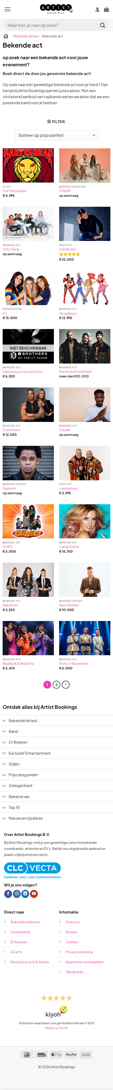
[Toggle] (4, 720)
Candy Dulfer (69, 547)
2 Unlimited (11, 430)
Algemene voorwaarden (85, 962)
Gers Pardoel (69, 605)
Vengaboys (67, 313)
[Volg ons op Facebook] (8, 894)
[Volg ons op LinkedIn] (25, 894)
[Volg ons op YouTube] (34, 894)
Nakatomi (10, 605)
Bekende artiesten (25, 922)
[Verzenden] (102, 25)
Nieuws (72, 932)
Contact (72, 942)
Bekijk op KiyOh (56, 1028)
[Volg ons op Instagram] (17, 894)
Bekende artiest (26, 36)
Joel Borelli (67, 249)
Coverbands (20, 932)
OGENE (65, 191)
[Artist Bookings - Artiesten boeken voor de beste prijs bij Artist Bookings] (56, 9)
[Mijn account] (97, 9)
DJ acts (16, 952)
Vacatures (75, 971)
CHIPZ (7, 547)
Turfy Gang (11, 249)
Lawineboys (68, 488)
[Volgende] (66, 685)
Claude (64, 430)
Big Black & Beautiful (18, 663)
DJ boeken (19, 942)
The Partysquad (14, 191)
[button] (7, 9)
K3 (5, 313)
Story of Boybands (73, 663)
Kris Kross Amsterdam (75, 372)
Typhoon (9, 488)
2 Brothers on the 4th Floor (23, 372)
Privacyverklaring (79, 952)
